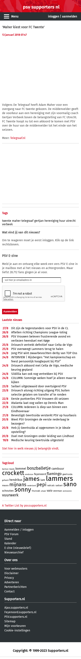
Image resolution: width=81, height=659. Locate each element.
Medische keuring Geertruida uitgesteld (37, 440)
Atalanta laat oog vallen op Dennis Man (37, 403)
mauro (5, 485)
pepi (41, 484)
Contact (9, 591)
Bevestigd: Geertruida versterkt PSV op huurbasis (43, 415)
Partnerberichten (15, 587)
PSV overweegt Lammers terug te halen (37, 349)
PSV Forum (11, 534)
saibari (59, 485)
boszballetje (39, 468)
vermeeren (67, 491)
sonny (23, 489)
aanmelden (69, 16)
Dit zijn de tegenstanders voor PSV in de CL (39, 328)
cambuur (58, 468)
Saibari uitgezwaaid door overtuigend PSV (38, 386)
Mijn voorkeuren (15, 626)
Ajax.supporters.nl (16, 607)
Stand (8, 539)
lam (42, 479)
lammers (59, 478)
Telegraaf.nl (17, 138)
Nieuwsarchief (13, 552)
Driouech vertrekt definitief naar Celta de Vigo (41, 345)
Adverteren (11, 582)
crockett (13, 473)
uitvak (43, 491)
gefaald (5, 480)
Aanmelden (11, 529)
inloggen (53, 16)
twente (6, 221)
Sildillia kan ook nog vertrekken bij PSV (37, 374)
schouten (8, 490)
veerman (57, 491)
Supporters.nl (14, 599)
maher (16, 221)
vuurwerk (10, 495)
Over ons (10, 560)
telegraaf (27, 221)
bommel (20, 468)
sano (70, 484)
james (31, 478)
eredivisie (29, 474)
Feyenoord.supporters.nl (20, 612)
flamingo (54, 473)
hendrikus (15, 480)
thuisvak (36, 491)
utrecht (71, 221)
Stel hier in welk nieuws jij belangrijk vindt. (30, 448)
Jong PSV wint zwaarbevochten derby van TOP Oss (44, 353)
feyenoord (40, 474)
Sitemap (9, 621)
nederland (31, 486)
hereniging (51, 221)
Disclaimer (11, 573)
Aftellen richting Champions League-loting (39, 332)
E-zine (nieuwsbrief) (17, 548)
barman (5, 469)
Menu (14, 16)
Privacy (9, 578)
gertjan (39, 221)
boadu (12, 469)
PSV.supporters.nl (15, 617)
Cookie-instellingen (17, 630)
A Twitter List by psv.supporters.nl (24, 505)
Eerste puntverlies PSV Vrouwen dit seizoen (40, 399)
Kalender (10, 543)
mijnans (17, 484)
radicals (51, 485)
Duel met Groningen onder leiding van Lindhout (42, 436)
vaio (49, 490)
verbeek (7, 224)
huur (62, 221)
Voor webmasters (15, 568)
